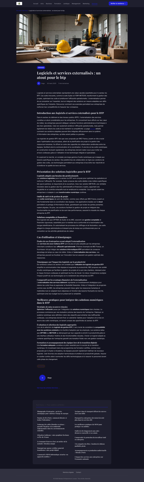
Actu (42, 3)
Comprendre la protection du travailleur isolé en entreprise (90, 438)
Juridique (66, 3)
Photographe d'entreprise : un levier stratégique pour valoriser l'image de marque (52, 412)
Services (94, 3)
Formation (57, 3)
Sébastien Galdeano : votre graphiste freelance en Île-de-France (53, 436)
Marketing (86, 3)
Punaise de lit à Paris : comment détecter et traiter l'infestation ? (52, 419)
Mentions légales (68, 472)
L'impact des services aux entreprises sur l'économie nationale (89, 458)
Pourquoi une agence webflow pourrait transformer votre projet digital (50, 449)
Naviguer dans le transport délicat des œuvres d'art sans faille (90, 412)
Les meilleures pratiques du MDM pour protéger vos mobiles (88, 425)
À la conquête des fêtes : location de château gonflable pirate (90, 445)
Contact (78, 472)
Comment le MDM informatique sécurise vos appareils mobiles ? (52, 456)
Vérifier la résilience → (118, 3)
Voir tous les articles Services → (48, 388)
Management (76, 3)
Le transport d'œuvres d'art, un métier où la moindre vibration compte (52, 443)
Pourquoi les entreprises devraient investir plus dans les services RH (89, 419)
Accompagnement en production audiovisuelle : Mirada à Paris (90, 451)
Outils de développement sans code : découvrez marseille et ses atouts (87, 432)
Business (49, 3)
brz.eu (92, 129)
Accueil (35, 3)
